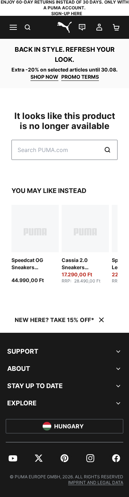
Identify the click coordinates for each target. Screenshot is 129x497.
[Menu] (13, 27)
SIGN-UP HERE (66, 13)
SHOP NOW (44, 77)
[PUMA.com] (64, 27)
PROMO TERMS (80, 77)
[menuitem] (13, 458)
